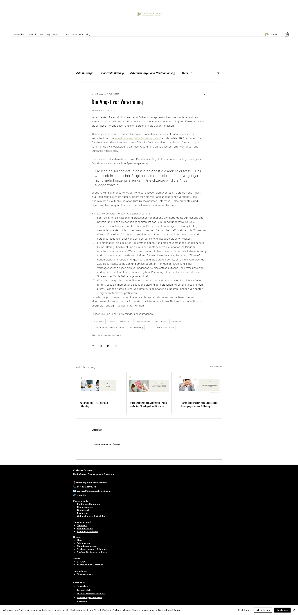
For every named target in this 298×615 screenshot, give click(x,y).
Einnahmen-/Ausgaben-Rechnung (109, 327)
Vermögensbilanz (179, 321)
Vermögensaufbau (165, 327)
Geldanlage (99, 321)
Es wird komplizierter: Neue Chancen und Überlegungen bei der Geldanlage (199, 404)
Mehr (184, 73)
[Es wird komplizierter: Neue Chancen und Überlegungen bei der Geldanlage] (199, 384)
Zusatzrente (160, 321)
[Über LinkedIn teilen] (108, 345)
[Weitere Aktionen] (204, 93)
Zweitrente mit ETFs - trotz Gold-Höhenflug (94, 404)
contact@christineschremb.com (94, 490)
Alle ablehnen (263, 610)
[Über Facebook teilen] (93, 345)
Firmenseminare (85, 574)
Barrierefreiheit (83, 590)
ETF (150, 327)
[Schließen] (294, 610)
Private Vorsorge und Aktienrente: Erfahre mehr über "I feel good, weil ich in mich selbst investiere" (148, 404)
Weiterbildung (136, 327)
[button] (287, 34)
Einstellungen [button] (244, 610)
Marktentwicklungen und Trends (107, 335)
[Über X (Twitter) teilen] (100, 345)
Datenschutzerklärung (169, 610)
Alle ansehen (216, 366)
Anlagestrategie (142, 321)
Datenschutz (82, 586)
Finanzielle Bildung (111, 73)
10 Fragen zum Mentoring (90, 564)
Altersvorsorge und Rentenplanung (152, 73)
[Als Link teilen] (115, 345)
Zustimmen (282, 610)
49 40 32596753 (87, 486)
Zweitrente (125, 321)
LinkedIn (81, 495)
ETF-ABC (81, 561)
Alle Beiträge (84, 73)
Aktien (112, 321)
